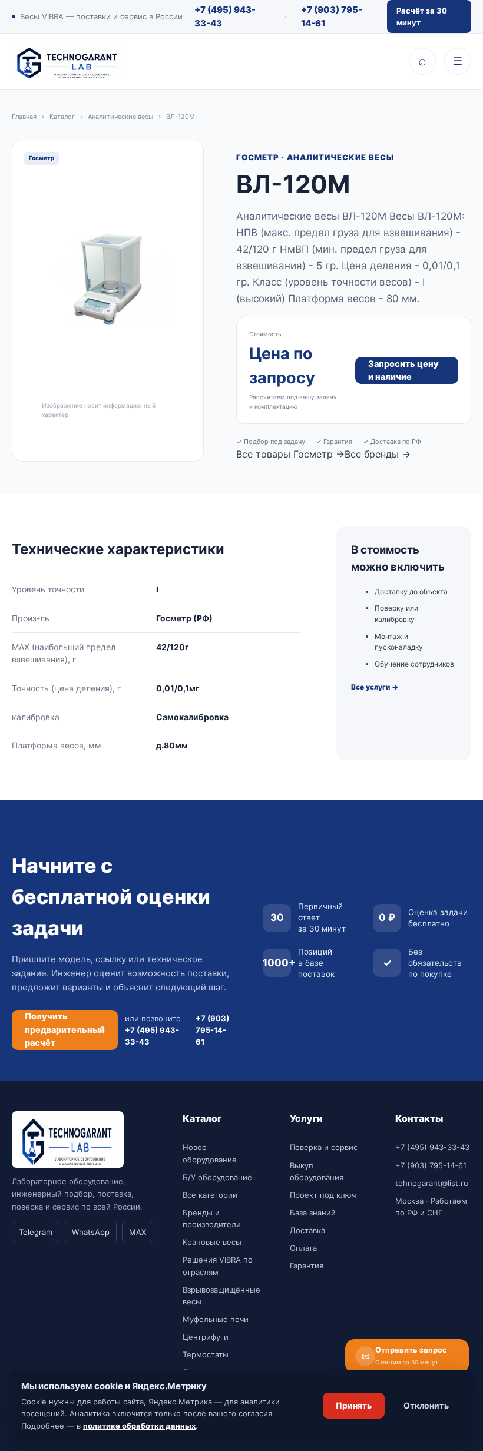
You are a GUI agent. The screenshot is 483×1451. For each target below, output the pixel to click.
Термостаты (206, 1354)
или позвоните (153, 1029)
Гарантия (306, 1265)
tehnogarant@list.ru (431, 1183)
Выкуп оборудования (316, 1171)
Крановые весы (212, 1242)
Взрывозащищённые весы (221, 1295)
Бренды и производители (212, 1218)
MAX (137, 1232)
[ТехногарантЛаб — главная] (68, 61)
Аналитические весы (120, 116)
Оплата (303, 1248)
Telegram (35, 1232)
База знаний (313, 1212)
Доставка (307, 1230)
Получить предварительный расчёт (65, 1029)
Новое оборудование (210, 1153)
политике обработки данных (139, 1425)
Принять (354, 1405)
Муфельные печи (216, 1319)
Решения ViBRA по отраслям (218, 1265)
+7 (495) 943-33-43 (225, 16)
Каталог (62, 116)
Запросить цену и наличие (403, 370)
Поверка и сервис (324, 1147)
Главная (24, 116)
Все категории (210, 1195)
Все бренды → (378, 454)
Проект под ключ (323, 1195)
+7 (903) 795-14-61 (331, 16)
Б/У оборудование (217, 1177)
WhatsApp (91, 1232)
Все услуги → (374, 687)
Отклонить (426, 1405)
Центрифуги (206, 1336)
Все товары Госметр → (290, 454)
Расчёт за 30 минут (421, 16)
